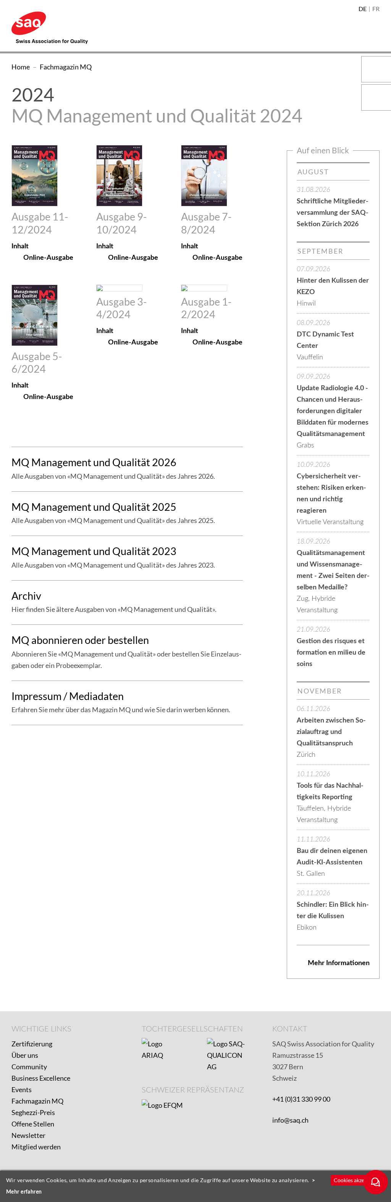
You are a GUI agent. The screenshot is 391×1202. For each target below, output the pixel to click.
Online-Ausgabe (48, 257)
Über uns (24, 1055)
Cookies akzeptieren (357, 1180)
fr (376, 9)
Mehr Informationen (339, 963)
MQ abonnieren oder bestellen (80, 640)
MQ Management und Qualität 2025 (93, 506)
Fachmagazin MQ (37, 1101)
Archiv (26, 595)
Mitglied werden (36, 1146)
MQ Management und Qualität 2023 (93, 551)
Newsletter (28, 1135)
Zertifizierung (31, 1043)
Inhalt (20, 246)
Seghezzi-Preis (33, 1112)
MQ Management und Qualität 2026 (93, 462)
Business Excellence (40, 1078)
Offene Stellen (32, 1124)
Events (21, 1089)
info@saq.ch (290, 1120)
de (363, 9)
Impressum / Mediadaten (67, 696)
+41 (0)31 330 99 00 (301, 1099)
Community (29, 1066)
